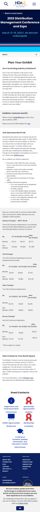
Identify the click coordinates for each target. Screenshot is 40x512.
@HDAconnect (19, 155)
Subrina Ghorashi (20, 447)
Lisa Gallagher (28, 426)
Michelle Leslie (28, 378)
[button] (6, 4)
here (28, 124)
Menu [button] (4, 54)
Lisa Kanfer (28, 412)
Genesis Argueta (11, 412)
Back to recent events (13, 13)
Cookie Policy (23, 503)
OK (20, 508)
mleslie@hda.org (18, 117)
